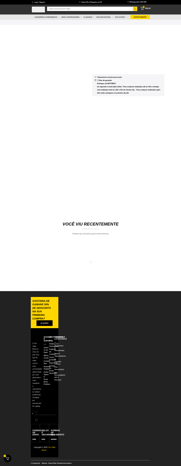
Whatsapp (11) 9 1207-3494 (137, 2)
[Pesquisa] (135, 9)
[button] (38, 2)
